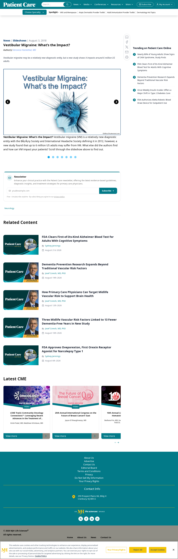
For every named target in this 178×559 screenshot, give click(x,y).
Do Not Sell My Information (89, 477)
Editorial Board (89, 467)
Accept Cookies (158, 550)
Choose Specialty (32, 12)
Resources (116, 4)
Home (70, 537)
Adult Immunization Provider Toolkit (121, 12)
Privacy (89, 474)
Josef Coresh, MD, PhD (55, 273)
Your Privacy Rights (89, 481)
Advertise (89, 461)
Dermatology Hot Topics (146, 12)
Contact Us (89, 464)
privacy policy (59, 197)
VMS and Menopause (68, 12)
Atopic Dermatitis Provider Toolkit (92, 12)
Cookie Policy (41, 556)
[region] (89, 550)
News (76, 4)
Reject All (138, 550)
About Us (89, 457)
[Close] (173, 550)
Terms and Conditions (89, 471)
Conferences (100, 4)
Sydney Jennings (52, 245)
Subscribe (106, 190)
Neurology (9, 208)
